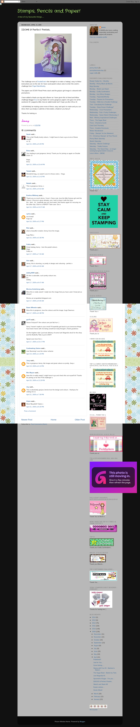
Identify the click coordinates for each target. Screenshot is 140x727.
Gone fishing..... (98, 665)
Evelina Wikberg (32, 195)
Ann (27, 260)
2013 (94, 620)
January (97, 699)
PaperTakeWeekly (38, 86)
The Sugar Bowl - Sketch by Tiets (104, 673)
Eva (36, 100)
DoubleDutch (42, 81)
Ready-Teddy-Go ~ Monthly (99, 81)
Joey (28, 360)
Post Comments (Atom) (39, 424)
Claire (28, 401)
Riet (27, 228)
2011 (94, 626)
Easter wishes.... (99, 687)
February (97, 696)
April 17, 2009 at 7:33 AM (35, 254)
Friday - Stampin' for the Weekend (101, 133)
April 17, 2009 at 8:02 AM (35, 266)
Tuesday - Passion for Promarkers (101, 99)
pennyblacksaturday (97, 70)
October (97, 640)
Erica (28, 151)
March (96, 693)
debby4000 (30, 273)
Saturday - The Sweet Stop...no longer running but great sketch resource (103, 150)
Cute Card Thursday (97, 125)
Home (53, 420)
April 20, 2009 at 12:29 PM (35, 380)
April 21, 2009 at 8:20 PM (35, 407)
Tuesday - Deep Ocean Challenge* (102, 107)
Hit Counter (94, 710)
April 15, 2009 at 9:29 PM (35, 144)
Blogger (82, 721)
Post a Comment (30, 411)
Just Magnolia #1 (99, 675)
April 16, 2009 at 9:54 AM (35, 189)
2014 (94, 617)
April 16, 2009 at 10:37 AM (35, 207)
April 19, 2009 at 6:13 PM (35, 366)
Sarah (28, 134)
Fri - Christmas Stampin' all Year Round (103, 136)
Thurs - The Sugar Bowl (98, 120)
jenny (103, 27)
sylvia (28, 214)
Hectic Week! (97, 690)
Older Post (80, 420)
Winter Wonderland (96, 131)
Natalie (29, 183)
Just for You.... (98, 662)
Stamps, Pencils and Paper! (49, 11)
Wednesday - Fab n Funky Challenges (103, 112)
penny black (94, 68)
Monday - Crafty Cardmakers (100, 91)
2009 (94, 631)
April (95, 657)
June (96, 651)
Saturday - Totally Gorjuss (99, 146)
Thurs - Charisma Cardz (98, 123)
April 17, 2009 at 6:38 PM (35, 313)
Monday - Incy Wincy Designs (100, 94)
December (98, 634)
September (98, 643)
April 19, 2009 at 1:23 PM (35, 354)
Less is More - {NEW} (97, 153)
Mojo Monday (94, 86)
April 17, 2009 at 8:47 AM (35, 282)
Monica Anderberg (33, 289)
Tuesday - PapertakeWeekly (99, 97)
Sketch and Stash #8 (100, 684)
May (95, 654)
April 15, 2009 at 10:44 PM (35, 164)
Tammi (28, 171)
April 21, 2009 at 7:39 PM (35, 394)
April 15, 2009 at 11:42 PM (35, 176)
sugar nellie (94, 73)
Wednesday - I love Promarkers (101, 110)
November (98, 637)
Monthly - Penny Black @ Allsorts (101, 84)
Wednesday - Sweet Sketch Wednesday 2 (104, 115)
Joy (27, 387)
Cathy (28, 244)
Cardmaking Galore (33, 348)
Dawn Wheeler (31, 307)
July (95, 648)
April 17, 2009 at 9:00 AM (35, 301)
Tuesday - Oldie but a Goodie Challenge (103, 102)
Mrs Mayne (30, 372)
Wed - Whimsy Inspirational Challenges (103, 117)
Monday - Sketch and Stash (99, 89)
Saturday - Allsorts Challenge (100, 144)
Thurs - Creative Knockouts (99, 128)
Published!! (97, 659)
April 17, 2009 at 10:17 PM (35, 342)
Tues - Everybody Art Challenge (101, 104)
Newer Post (26, 420)
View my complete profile (98, 37)
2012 (94, 623)
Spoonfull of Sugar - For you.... (104, 678)
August (96, 645)
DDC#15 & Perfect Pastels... (103, 681)
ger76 (28, 319)
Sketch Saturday (95, 141)
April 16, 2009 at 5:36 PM (35, 238)
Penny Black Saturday (97, 138)
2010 (94, 629)
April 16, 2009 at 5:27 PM (35, 221)
